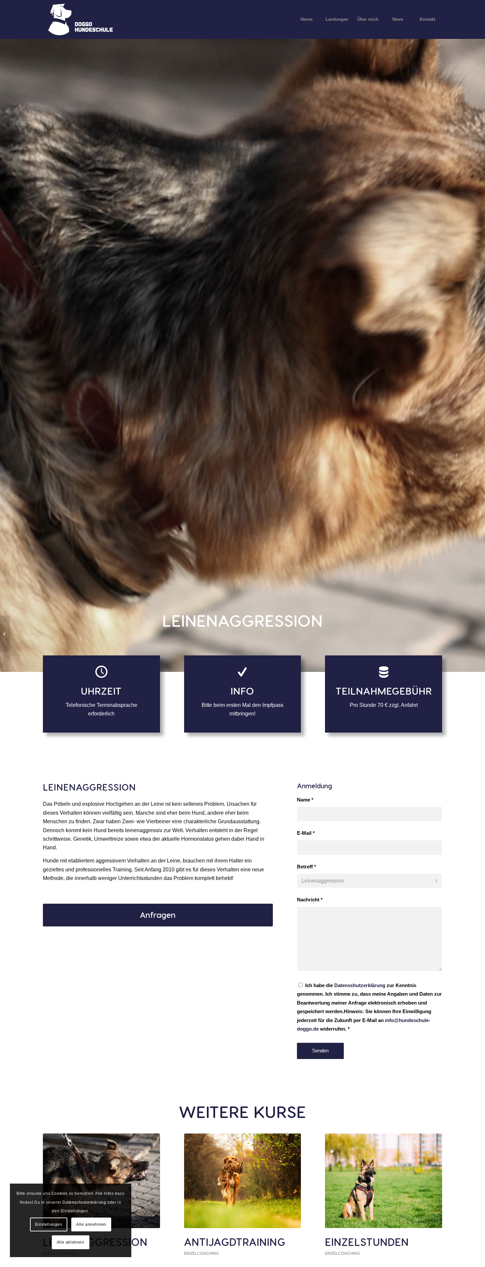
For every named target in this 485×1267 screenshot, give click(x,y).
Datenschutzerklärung (359, 985)
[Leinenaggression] (101, 1180)
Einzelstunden (367, 1241)
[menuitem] (306, 19)
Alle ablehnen (70, 1242)
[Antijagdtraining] (242, 1180)
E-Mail (306, 833)
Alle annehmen (91, 1224)
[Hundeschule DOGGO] (81, 19)
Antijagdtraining (234, 1241)
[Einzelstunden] (383, 1180)
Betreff (306, 866)
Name (305, 799)
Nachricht (310, 899)
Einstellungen (48, 1224)
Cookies (59, 1193)
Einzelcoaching (201, 1253)
